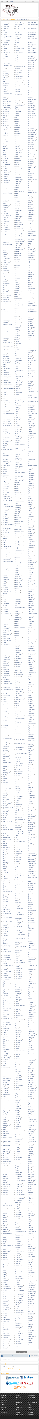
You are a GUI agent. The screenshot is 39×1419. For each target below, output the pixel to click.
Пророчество (32, 138)
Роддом (30, 321)
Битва (4, 364)
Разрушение (31, 239)
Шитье (30, 1260)
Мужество (18, 617)
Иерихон (5, 1280)
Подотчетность (20, 1180)
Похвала (17, 1321)
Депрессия (6, 927)
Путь (29, 182)
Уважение (31, 955)
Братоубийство (7, 455)
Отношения (18, 974)
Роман (30, 342)
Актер (4, 203)
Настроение (18, 695)
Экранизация (32, 1291)
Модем (17, 570)
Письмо (17, 1120)
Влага (4, 601)
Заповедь (5, 1192)
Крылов (17, 327)
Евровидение (7, 1078)
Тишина (30, 869)
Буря (4, 474)
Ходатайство (32, 1119)
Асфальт (5, 264)
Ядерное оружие (30, 1325)
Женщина (5, 1131)
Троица (30, 912)
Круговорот (18, 325)
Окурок (17, 874)
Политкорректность (21, 1231)
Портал (17, 1280)
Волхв (4, 649)
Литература (18, 399)
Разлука (30, 227)
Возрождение (7, 634)
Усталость (31, 1031)
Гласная (5, 778)
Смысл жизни (32, 587)
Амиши (5, 232)
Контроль (18, 245)
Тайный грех (31, 797)
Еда (4, 1086)
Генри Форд (6, 758)
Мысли (17, 633)
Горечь (5, 815)
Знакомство (6, 1251)
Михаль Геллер (19, 550)
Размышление (32, 231)
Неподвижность (20, 743)
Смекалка (31, 566)
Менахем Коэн (19, 495)
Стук (29, 748)
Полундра (18, 1247)
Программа (31, 113)
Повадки (17, 1153)
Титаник (30, 867)
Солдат (30, 623)
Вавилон (5, 484)
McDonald (6, 113)
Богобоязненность (8, 413)
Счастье (30, 779)
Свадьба (30, 438)
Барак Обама (7, 295)
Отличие (17, 970)
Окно (16, 868)
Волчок (5, 653)
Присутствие (32, 99)
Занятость (6, 1190)
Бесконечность (7, 342)
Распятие (30, 253)
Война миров (7, 640)
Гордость (5, 813)
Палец (17, 1001)
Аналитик (6, 236)
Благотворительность (9, 388)
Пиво (16, 1104)
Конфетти (18, 253)
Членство (30, 1229)
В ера (4, 478)
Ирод (16, 46)
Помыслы (18, 1266)
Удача (29, 963)
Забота (5, 1166)
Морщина (18, 599)
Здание (5, 1225)
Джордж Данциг (7, 965)
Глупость (5, 783)
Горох (4, 825)
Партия (17, 1044)
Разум (29, 243)
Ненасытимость (20, 736)
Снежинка (31, 599)
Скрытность (31, 529)
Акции (5, 209)
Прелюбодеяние (33, 38)
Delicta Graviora (7, 65)
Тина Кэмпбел (32, 863)
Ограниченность (20, 841)
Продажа (30, 120)
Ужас (29, 975)
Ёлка (4, 1099)
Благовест (6, 372)
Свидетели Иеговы (31, 445)
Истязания (18, 99)
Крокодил (18, 319)
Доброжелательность (9, 986)
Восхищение (6, 695)
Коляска (17, 218)
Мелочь (17, 493)
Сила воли (31, 508)
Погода (17, 1164)
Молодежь (18, 578)
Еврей (4, 1076)
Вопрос (5, 661)
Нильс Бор (18, 765)
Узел (29, 979)
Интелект (5, 1338)
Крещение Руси (20, 305)
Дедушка (5, 899)
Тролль (30, 914)
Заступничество (7, 1205)
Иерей (4, 1278)
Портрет (17, 1282)
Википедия (6, 579)
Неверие (17, 710)
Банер (4, 287)
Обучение (18, 825)
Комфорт (18, 235)
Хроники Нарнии (30, 1148)
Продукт (30, 122)
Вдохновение (7, 498)
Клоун (17, 193)
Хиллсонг (31, 1109)
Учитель (30, 1054)
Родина (30, 323)
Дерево (5, 929)
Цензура (30, 1172)
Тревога (30, 908)
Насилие (17, 687)
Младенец (18, 560)
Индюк (5, 1315)
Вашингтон (6, 496)
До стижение (7, 980)
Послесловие (19, 1296)
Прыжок (30, 163)
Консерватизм (19, 241)
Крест (17, 301)
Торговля (30, 885)
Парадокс (18, 1030)
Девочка (5, 889)
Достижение (6, 1022)
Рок (29, 338)
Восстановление (8, 689)
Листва (17, 395)
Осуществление (20, 934)
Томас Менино (32, 877)
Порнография (19, 1278)
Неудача (17, 759)
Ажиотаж (5, 197)
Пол (16, 1225)
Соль (29, 628)
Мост (16, 605)
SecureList (6, 142)
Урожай (30, 1019)
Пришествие (31, 105)
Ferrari (4, 79)
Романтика (31, 344)
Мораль (17, 593)
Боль (4, 439)
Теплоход (30, 847)
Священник (31, 460)
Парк (16, 1038)
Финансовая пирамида (31, 1075)
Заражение (6, 1199)
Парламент (18, 1040)
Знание (5, 1255)
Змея (4, 1249)
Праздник (18, 1344)
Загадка (5, 1172)
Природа (30, 97)
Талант (30, 804)
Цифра (30, 1188)
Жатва (4, 1117)
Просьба (30, 146)
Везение (5, 504)
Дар (4, 874)
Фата (29, 1064)
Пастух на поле (20, 1051)
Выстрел (5, 736)
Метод (17, 519)
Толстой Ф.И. (32, 871)
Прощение (31, 159)
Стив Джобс (31, 709)
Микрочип (18, 529)
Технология (31, 861)
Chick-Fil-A (6, 57)
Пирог (17, 1112)
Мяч (16, 642)
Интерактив (6, 1340)
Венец (4, 512)
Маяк (16, 486)
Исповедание (19, 76)
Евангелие (6, 1068)
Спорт (30, 677)
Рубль (29, 364)
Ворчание (6, 669)
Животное (6, 1153)
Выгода (5, 728)
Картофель (18, 150)
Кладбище (18, 177)
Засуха (5, 1209)
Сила (29, 506)
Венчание (6, 514)
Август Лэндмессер (6, 171)
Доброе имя (6, 984)
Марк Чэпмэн (19, 466)
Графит (5, 845)
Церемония (31, 1180)
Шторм (30, 1266)
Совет (29, 619)
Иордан (17, 38)
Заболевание (6, 1164)
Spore (4, 146)
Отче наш (18, 981)
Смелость (31, 568)
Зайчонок (5, 1178)
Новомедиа (18, 773)
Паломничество (20, 1005)
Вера (4, 516)
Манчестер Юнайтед (18, 459)
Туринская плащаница (31, 927)
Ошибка (17, 991)
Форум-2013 (31, 1086)
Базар (4, 279)
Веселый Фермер (5, 537)
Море (16, 595)
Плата (17, 1135)
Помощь (17, 1263)
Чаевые (30, 1195)
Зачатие (5, 1213)
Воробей (5, 663)
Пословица (18, 1298)
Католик (17, 154)
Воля (4, 655)
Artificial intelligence (6, 43)
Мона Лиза (18, 586)
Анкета (5, 240)
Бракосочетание (7, 449)
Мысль (17, 636)
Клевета (17, 183)
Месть (17, 513)
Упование (31, 1016)
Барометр (6, 297)
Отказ (17, 966)
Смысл (30, 585)
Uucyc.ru (4, 20)
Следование (31, 545)
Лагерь (17, 341)
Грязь (4, 868)
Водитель (5, 624)
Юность (30, 1316)
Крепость (18, 299)
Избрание (6, 1284)
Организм (18, 902)
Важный (5, 488)
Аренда (5, 252)
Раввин (30, 202)
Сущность (31, 775)
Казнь (17, 115)
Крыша (17, 329)
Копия (17, 260)
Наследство (18, 691)
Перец (17, 1083)
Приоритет (31, 95)
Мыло (17, 631)
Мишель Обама (20, 554)
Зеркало (5, 1239)
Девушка (5, 895)
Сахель (30, 431)
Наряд (17, 683)
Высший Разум (7, 738)
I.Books (5, 99)
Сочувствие (31, 654)
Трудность (31, 920)
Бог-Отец (5, 407)
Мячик (17, 644)
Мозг (16, 572)
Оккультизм (18, 866)
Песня (17, 1087)
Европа (5, 1082)
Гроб (4, 860)
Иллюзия (5, 1305)
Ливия (17, 386)
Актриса (5, 207)
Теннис (30, 841)
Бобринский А (7, 403)
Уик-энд (30, 981)
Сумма (30, 765)
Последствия (19, 1294)
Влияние (5, 611)
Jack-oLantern (7, 105)
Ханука (30, 1101)
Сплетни (30, 668)
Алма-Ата (6, 221)
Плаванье (18, 1126)
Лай (16, 345)
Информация (19, 24)
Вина (4, 581)
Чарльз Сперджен (31, 1197)
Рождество (31, 333)
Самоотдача (31, 409)
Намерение (18, 662)
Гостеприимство (8, 829)
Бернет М (6, 338)
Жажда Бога (6, 1113)
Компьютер (18, 233)
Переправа (18, 1079)
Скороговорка (32, 521)
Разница (30, 233)
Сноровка (31, 605)
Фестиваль (31, 1068)
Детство (5, 949)
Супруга (30, 769)
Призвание (31, 64)
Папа (16, 1018)
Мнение (17, 564)
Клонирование (19, 191)
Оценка (17, 985)
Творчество (31, 816)
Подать (17, 1168)
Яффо (29, 1345)
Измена (5, 1291)
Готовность (6, 835)
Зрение (5, 1266)
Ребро (29, 270)
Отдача (17, 952)
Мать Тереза (19, 480)
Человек (30, 1205)
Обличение (18, 804)
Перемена (18, 1071)
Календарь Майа (18, 122)
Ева (4, 1066)
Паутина (17, 1061)
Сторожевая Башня (31, 716)
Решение (30, 303)
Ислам (17, 74)
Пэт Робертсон (32, 192)
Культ (16, 333)
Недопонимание (20, 718)
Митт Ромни (19, 546)
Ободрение (18, 809)
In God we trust (7, 101)
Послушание (19, 1300)
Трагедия (30, 896)
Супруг (30, 767)
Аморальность (7, 234)
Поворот (17, 1160)
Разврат (30, 218)
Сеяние (30, 498)
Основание (18, 922)
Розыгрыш (31, 335)
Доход (4, 1032)
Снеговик (30, 597)
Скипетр (30, 517)
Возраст (5, 632)
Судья (29, 756)
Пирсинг (17, 1114)
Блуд (4, 398)
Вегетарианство (7, 500)
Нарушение (18, 681)
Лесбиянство (19, 376)
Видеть (5, 575)
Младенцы (18, 562)
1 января (5, 24)
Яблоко (30, 1320)
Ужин (29, 977)
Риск (29, 317)
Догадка (5, 1000)
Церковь (30, 1182)
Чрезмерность (32, 1231)
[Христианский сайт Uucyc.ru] (10, 16)
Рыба (29, 383)
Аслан (4, 256)
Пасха (17, 1056)
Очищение (18, 989)
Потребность (19, 1319)
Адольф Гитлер (7, 193)
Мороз (17, 597)
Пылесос (30, 186)
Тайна (29, 793)
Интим (5, 1348)
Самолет (30, 407)
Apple (4, 35)
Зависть (5, 1170)
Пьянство (31, 190)
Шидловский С (32, 1256)
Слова (29, 550)
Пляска (17, 1147)
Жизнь (5, 1155)
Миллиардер (19, 532)
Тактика (30, 801)
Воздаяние (6, 628)
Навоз (17, 646)
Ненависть (18, 734)
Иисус (4, 1303)
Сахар (29, 429)
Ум (29, 1000)
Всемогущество (7, 708)
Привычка (31, 58)
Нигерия (17, 761)
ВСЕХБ (5, 712)
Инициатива (6, 1319)
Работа (30, 198)
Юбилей (30, 1312)
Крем (16, 296)
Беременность (7, 334)
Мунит (17, 623)
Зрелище (5, 1264)
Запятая (5, 1197)
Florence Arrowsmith (6, 82)
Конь (16, 257)
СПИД (30, 666)
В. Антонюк (6, 480)
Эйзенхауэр (31, 1285)
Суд (29, 752)
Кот (16, 280)
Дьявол (5, 1055)
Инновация (6, 1322)
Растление (31, 260)
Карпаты (17, 144)
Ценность (31, 1176)
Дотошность (6, 1028)
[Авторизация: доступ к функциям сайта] (37, 1)
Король (17, 274)
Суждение (31, 760)
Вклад (4, 597)
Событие (30, 611)
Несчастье (18, 757)
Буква (4, 467)
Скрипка (30, 527)
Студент (30, 746)
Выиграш (5, 732)
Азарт (4, 199)
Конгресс (18, 237)
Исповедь (18, 79)
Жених (5, 1129)
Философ (30, 1070)
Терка (29, 849)
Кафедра (17, 158)
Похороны (18, 1323)
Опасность (18, 882)
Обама (17, 792)
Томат (29, 881)
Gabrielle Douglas (5, 86)
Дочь (4, 1035)
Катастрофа (18, 152)
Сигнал (30, 504)
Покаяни (17, 1210)
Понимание (18, 1268)
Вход (4, 716)
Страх (29, 732)
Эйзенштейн (31, 1287)
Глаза (4, 776)
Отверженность (20, 938)
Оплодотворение (20, 888)
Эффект (30, 1310)
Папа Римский (19, 1020)
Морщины (18, 601)
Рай (29, 245)
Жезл (4, 1119)
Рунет (29, 375)
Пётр (16, 1094)
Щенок (30, 1277)
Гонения (5, 811)
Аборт (4, 166)
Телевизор (31, 824)
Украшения (31, 996)
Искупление (18, 59)
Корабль (17, 265)
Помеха (17, 1255)
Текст (29, 820)
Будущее (5, 463)
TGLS (4, 152)
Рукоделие (31, 373)
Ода (16, 845)
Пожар (17, 1188)
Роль (29, 340)
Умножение (31, 1006)
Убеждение (31, 943)
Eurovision (5, 73)
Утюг (29, 1041)
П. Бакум (18, 993)
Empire (5, 71)
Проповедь (31, 136)
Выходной (6, 744)
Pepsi (4, 140)
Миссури (18, 544)
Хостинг (30, 1133)
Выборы (5, 726)
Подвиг (17, 1170)
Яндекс (30, 1332)
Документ (6, 1004)
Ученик (30, 1047)
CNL (4, 59)
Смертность (31, 572)
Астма (5, 260)
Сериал (30, 490)
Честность (31, 1215)
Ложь (16, 411)
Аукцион (5, 273)
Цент (29, 1178)
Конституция (19, 243)
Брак (4, 447)
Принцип (30, 91)
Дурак (4, 1045)
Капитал (17, 138)
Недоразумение (20, 722)
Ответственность (20, 946)
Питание (17, 1122)
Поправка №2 (19, 1272)
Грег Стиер (6, 850)
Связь (29, 454)
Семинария (31, 479)
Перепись (18, 1075)
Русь (29, 379)
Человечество (32, 1207)
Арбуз (4, 250)
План (16, 1129)
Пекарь (17, 1063)
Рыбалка (30, 385)
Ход (29, 1117)
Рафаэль (30, 262)
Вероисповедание (8, 524)
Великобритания (8, 506)
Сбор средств (32, 433)
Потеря (17, 1317)
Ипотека (17, 42)
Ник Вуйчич (19, 763)
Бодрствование (7, 425)
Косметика (18, 276)
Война (4, 636)
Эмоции (30, 1308)
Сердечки (31, 486)
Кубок (17, 331)
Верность (5, 522)
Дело (4, 907)
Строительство (32, 740)
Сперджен (31, 662)
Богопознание (7, 417)
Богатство (6, 411)
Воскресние (6, 679)
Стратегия (31, 730)
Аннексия (6, 242)
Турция (30, 931)
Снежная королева (30, 602)
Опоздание (18, 892)
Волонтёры (6, 645)
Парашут (18, 1032)
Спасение (31, 658)
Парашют (18, 1034)
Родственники (32, 327)
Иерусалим (6, 1282)
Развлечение (31, 214)
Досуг (4, 1026)
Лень (16, 366)
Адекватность (7, 191)
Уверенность (31, 957)
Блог (4, 396)
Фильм (30, 1072)
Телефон (30, 830)
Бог (4, 405)
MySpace (5, 126)
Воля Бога (6, 657)
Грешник (5, 856)
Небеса (17, 705)
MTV (4, 123)
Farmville (5, 77)
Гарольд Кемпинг (5, 751)
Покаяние (18, 1212)
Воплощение (6, 659)
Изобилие (6, 1297)
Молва (17, 574)
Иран (16, 44)
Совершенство (32, 613)
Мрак (16, 611)
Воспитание (6, 681)
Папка (17, 1022)
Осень (17, 920)
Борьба (5, 443)
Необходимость (20, 739)
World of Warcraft (5, 161)
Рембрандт (31, 293)
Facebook (5, 75)
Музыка (17, 621)
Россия (30, 352)
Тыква (29, 937)
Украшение (31, 994)
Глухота (5, 785)
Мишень (17, 558)
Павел (17, 995)
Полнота (17, 1239)
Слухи (30, 558)
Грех (4, 852)
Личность (18, 405)
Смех (29, 576)
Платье (17, 1137)
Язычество (31, 1330)
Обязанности (19, 831)
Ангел (4, 238)
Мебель (17, 488)
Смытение (31, 589)
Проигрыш (31, 124)
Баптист (5, 293)
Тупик (29, 925)
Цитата (30, 1186)
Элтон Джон (31, 1299)
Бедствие (5, 314)
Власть (5, 607)
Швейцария (31, 1248)
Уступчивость (32, 1033)
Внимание (6, 620)
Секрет (30, 469)
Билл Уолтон (6, 358)
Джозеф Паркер (7, 951)
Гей (4, 754)
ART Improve (6, 40)
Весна (4, 540)
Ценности (31, 1174)
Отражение (18, 976)
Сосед (29, 638)
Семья (30, 481)
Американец (6, 229)
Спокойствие (32, 672)
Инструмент (6, 1335)
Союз (29, 656)
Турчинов (31, 933)
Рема (29, 291)
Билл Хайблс (6, 360)
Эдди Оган (31, 1283)
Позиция (17, 1204)
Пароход (17, 1042)
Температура (32, 837)
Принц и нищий (32, 87)
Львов (17, 426)
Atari (4, 46)
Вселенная (6, 706)
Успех (29, 1029)
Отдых (17, 954)
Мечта (17, 524)
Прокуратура (32, 130)
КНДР (17, 202)
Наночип (18, 664)
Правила (17, 1335)
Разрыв (30, 241)
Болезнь (5, 429)
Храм (29, 1135)
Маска (17, 468)
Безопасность (7, 318)
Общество (18, 829)
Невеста (17, 712)
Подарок (17, 1166)
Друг (4, 1039)
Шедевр (30, 1252)
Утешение (31, 1037)
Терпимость (31, 853)
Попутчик (18, 1274)
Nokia (4, 130)
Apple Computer (7, 37)
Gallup (4, 89)
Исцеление (18, 103)
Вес (4, 534)
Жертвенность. (7, 1145)
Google (5, 91)
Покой (17, 1219)
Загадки (5, 1174)
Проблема (31, 107)
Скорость (30, 523)
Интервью (6, 1342)
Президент (31, 36)
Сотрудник (31, 646)
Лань (16, 348)
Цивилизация (32, 1184)
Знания (5, 1257)
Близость (5, 394)
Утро (29, 1039)
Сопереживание (32, 634)
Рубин (29, 362)
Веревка (5, 520)
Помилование (19, 1259)
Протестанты (32, 151)
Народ (17, 679)
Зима (4, 1241)
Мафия (17, 482)
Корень (17, 268)
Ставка (30, 693)
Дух (4, 1047)
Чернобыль (31, 1213)
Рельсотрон (31, 288)
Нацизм (17, 701)
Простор (30, 142)
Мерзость (18, 505)
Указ (29, 985)
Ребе (29, 266)
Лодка (17, 409)
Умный (30, 1008)
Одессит (17, 849)
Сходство (31, 777)
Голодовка (6, 799)
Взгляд (5, 569)
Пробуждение (32, 109)
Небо (16, 708)
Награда (17, 652)
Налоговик (18, 660)
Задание (5, 1176)
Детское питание (5, 942)
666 (4, 30)
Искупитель (18, 57)
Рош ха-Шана (32, 360)
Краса (17, 288)
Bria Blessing (6, 55)
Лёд (16, 356)
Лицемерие (18, 403)
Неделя (17, 714)
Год (4, 791)
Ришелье (30, 319)
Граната (5, 843)
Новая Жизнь (19, 771)
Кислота (17, 173)
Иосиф (17, 40)
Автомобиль (6, 180)
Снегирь (30, 595)
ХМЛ (29, 1115)
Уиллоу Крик (32, 983)
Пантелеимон (19, 1015)
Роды (29, 329)
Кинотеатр (18, 171)
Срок (29, 687)
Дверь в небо (7, 881)
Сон (29, 632)
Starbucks (5, 148)
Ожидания (18, 859)
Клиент (17, 187)
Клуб (16, 195)
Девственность (7, 891)
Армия (5, 254)
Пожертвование (20, 1194)
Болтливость (6, 437)
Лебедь (17, 352)
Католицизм (19, 156)
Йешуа (17, 107)
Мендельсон (19, 497)
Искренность (19, 55)
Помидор (18, 1257)
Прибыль (30, 56)
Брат (4, 453)
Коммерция (18, 222)
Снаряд (30, 591)
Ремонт (30, 295)
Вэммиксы (6, 746)
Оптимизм (18, 896)
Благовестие (6, 375)
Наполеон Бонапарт (18, 669)
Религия (30, 286)
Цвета (29, 1159)
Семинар (30, 477)
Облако (17, 802)
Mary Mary (6, 111)
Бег (4, 304)
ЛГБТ (17, 350)
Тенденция (31, 839)
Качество (18, 160)
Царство (30, 1155)
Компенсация (19, 229)
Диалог (5, 969)
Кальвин (17, 127)
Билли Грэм (6, 362)
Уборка (30, 953)
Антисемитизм (7, 244)
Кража (17, 286)
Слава (29, 537)
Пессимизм (18, 1092)
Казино (17, 113)
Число (29, 1225)
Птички (30, 171)
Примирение (31, 85)
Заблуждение (7, 1161)
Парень (17, 1036)
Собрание (31, 609)
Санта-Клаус (31, 425)
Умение (30, 1004)
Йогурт (17, 109)
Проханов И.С (32, 155)
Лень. (16, 368)
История (17, 89)
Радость (30, 208)
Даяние (5, 879)
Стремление (31, 738)
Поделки (17, 1178)
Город (4, 819)
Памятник (18, 1009)
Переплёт (18, 1077)
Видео (4, 573)
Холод (30, 1127)
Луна (16, 423)
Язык (29, 1328)
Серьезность (31, 492)
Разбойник (31, 210)
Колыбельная (19, 216)
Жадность (6, 1111)
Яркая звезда (32, 1336)
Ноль (16, 782)
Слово (29, 552)
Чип (29, 1223)
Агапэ (4, 185)
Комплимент (19, 231)
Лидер (17, 390)
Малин (17, 452)
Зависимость (7, 1168)
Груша (5, 866)
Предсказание (32, 32)
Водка (4, 626)
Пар (16, 1024)
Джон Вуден (6, 957)
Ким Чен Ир (19, 169)
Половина (18, 1241)
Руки (29, 368)
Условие (30, 1027)
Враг (4, 697)
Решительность (32, 305)
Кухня (17, 339)
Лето (16, 378)
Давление (5, 872)
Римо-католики (32, 311)
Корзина (17, 270)
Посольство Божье (18, 1303)
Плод (16, 1143)
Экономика (31, 1289)
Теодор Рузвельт (30, 844)
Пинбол (17, 1106)
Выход (5, 742)
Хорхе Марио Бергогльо (32, 1130)
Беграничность (7, 306)
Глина (4, 780)
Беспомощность (8, 346)
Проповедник (32, 134)
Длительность (7, 977)
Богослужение (7, 423)
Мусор (17, 625)
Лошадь (17, 419)
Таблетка (30, 791)
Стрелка (30, 736)
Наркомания (19, 674)
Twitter (5, 154)
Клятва (17, 200)
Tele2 (4, 150)
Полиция (17, 1237)
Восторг (5, 693)
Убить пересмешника (32, 948)
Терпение (30, 851)
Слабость (30, 535)
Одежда (17, 847)
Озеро (17, 862)
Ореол (17, 906)
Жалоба (5, 1115)
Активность (6, 205)
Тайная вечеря (32, 795)
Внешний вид (7, 616)
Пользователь (19, 1251)
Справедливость (33, 679)
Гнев (4, 787)
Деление (5, 905)
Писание (17, 1116)
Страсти (30, 726)
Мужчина (18, 619)
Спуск (29, 682)
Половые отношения (18, 1244)
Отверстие (18, 942)
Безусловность (7, 324)
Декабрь (5, 901)
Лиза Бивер (18, 392)
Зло (4, 1243)
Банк (4, 289)
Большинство (7, 441)
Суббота (30, 750)
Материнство (19, 476)
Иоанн (17, 26)
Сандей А (31, 415)
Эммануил (31, 1306)
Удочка (30, 971)
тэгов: (5, 1366)
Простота (31, 144)
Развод (30, 216)
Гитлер (5, 774)
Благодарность (7, 377)
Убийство (31, 945)
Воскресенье (6, 673)
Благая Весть (7, 368)
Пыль (29, 188)
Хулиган (30, 1151)
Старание (31, 699)
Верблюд (5, 518)
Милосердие (19, 536)
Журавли (5, 1157)
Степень (30, 707)
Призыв (30, 71)
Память (17, 1011)
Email (4, 69)
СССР (29, 691)
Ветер (4, 542)
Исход (17, 101)
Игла (4, 1268)
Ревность (30, 272)
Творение (30, 812)
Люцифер (18, 438)
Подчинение (19, 1186)
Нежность (18, 728)
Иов (16, 36)
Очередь (17, 987)
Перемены (18, 1073)
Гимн (4, 770)
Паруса (17, 1046)
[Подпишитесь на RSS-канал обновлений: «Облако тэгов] (19, 1389)
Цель (29, 1168)
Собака (30, 607)
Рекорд (30, 284)
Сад (29, 387)
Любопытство (19, 434)
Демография (6, 909)
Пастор (17, 1049)
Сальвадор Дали (33, 391)
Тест (29, 857)
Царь (29, 1157)
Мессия (17, 511)
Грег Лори (6, 848)
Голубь (5, 805)
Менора (17, 499)
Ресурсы (30, 299)
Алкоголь (5, 217)
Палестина (18, 999)
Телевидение (31, 822)
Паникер (17, 1013)
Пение (17, 1065)
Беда (4, 310)
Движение (6, 885)
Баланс (5, 281)
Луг (16, 421)
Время (5, 704)
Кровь (17, 317)
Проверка (31, 111)
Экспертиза (31, 1293)
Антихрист (6, 248)
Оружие (17, 912)
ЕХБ (4, 1109)
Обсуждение (19, 823)
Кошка (17, 284)
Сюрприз (30, 787)
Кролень (17, 321)
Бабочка (5, 277)
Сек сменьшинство (32, 464)
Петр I (17, 1096)
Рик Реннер (31, 309)
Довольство (6, 998)
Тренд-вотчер (32, 910)
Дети (4, 938)
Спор (29, 674)
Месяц (17, 515)
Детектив (5, 936)
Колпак (17, 214)
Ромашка (30, 346)
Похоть (17, 1325)
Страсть (30, 728)
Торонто (30, 889)
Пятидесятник (32, 196)
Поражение (18, 1276)
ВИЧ (4, 595)
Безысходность (7, 328)
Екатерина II (6, 1094)
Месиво (17, 509)
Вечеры (5, 549)
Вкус (4, 599)
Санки (29, 421)
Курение (17, 335)
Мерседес (18, 507)
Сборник (30, 436)
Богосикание (6, 419)
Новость (17, 776)
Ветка (4, 544)
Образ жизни (19, 813)
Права (17, 1329)
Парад (17, 1028)
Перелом (18, 1069)
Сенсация (31, 483)
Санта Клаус (31, 423)
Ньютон (17, 790)
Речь (29, 301)
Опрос (17, 894)
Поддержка (18, 1176)
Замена (5, 1182)
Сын (29, 785)
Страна (30, 721)
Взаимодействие (8, 561)
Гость (4, 833)
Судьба (30, 754)
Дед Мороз (6, 897)
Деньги (5, 925)
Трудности (31, 918)
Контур (17, 247)
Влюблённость (7, 614)
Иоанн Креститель (18, 33)
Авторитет (6, 183)
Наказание (18, 658)
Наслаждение (19, 689)
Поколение (18, 1221)
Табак (29, 789)
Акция (4, 211)
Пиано (17, 1102)
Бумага (5, 469)
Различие (30, 225)
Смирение (31, 581)
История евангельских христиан (19, 93)
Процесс (30, 157)
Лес (16, 374)
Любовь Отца (19, 432)
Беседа (5, 340)
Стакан (30, 697)
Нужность (18, 788)
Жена (4, 1127)
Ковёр (17, 206)
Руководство (31, 371)
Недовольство (19, 716)
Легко (17, 354)
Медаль (17, 491)
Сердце (30, 488)
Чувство (30, 1238)
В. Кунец (5, 482)
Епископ (5, 1101)
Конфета (17, 251)
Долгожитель (7, 1008)
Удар (29, 961)
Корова (17, 272)
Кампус (17, 133)
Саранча (30, 427)
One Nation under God (6, 135)
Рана (29, 247)
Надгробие (18, 654)
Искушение (18, 72)
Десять (5, 933)
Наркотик (18, 677)
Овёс (16, 835)
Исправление (19, 81)
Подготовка (18, 1172)
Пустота (30, 175)
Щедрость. (31, 1275)
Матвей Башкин (20, 472)
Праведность (19, 1333)
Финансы (30, 1078)
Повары (17, 1155)
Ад (3, 187)
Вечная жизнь (7, 551)
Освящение (18, 918)
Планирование (19, 1131)
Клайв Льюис (19, 179)
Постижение (19, 1310)
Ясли (29, 1340)
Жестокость (6, 1151)
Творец (30, 814)
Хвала (29, 1105)
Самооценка (31, 411)
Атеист (5, 268)
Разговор (30, 221)
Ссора (29, 689)
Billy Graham (6, 53)
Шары (29, 1244)
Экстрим (30, 1297)
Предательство (19, 1346)
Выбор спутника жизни (7, 721)
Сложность (31, 554)
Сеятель (30, 500)
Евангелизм (6, 1072)
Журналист (6, 1159)
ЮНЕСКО (31, 1314)
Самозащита (31, 405)
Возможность (7, 630)
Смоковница (31, 583)
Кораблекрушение (20, 262)
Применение (31, 81)
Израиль (5, 1301)
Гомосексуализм (8, 807)
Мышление (18, 638)
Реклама (30, 282)
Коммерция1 (19, 224)
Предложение (32, 22)
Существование (32, 771)
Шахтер (30, 1246)
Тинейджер (31, 865)
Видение (5, 571)
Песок (17, 1090)
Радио (29, 206)
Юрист (30, 1318)
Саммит (30, 395)
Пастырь (17, 1054)
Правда (17, 1331)
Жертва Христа (7, 1138)
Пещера (17, 1100)
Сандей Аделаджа (31, 418)
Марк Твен (18, 464)
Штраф (30, 1268)
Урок (29, 1021)
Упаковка (30, 1014)
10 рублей (6, 26)
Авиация (5, 176)
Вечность (5, 553)
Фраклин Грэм (32, 1090)
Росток (30, 356)
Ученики (30, 1050)
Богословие (6, 421)
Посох (17, 1306)
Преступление (32, 48)
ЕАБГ (4, 1063)
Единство (5, 1090)
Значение (5, 1260)
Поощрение (18, 1270)
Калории (17, 125)
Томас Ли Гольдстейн (31, 874)
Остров (17, 930)
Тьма (29, 939)
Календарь (18, 119)
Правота (17, 1341)
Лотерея (17, 417)
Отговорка (18, 950)
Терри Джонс (32, 855)
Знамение (6, 1253)
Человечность (32, 1209)
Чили (29, 1221)
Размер (30, 229)
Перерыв (18, 1081)
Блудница (5, 401)
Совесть (30, 617)
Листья (17, 397)
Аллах (4, 219)
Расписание (31, 251)
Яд (28, 1322)
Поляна (17, 1253)
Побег (17, 1149)
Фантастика (31, 1060)
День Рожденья (7, 921)
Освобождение (19, 914)
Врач (4, 699)
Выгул (4, 730)
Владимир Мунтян (6, 604)
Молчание (18, 584)
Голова (5, 795)
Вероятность (7, 528)
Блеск (4, 392)
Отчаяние (18, 979)
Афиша (5, 275)
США (29, 783)
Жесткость (6, 1149)
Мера (16, 503)
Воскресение (7, 671)
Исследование (19, 85)
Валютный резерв (6, 493)
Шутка (30, 1270)
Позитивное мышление (18, 1201)
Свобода (30, 452)
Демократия (6, 911)
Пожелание (18, 1190)
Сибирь (30, 502)
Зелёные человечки (6, 1230)
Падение (17, 997)
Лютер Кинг (19, 436)
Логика (17, 407)
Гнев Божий (6, 789)
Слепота (30, 548)
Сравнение (31, 685)
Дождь (5, 1002)
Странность (31, 724)
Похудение (18, 1327)
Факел (29, 1056)
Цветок (30, 1161)
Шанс (29, 1242)
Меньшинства (19, 501)
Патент (17, 1059)
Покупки (17, 1223)
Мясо (16, 640)
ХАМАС (30, 1099)
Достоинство (7, 1024)
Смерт (30, 570)
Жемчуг (5, 1123)
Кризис (17, 309)
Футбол (30, 1096)
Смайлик (30, 564)
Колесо (17, 212)
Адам (4, 189)
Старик (30, 701)
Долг (4, 1006)
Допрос (5, 1016)
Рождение (31, 331)
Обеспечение (19, 796)
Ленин (17, 364)
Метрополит (19, 521)
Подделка (18, 1174)
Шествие (30, 1254)
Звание (5, 1217)
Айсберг (5, 201)
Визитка (5, 577)
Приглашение (32, 60)
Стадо (29, 695)
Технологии (31, 859)
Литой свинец (19, 401)
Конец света (19, 239)
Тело (29, 832)
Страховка (31, 734)
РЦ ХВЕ (30, 381)
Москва (17, 603)
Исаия (17, 50)
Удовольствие (32, 969)
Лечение (17, 380)
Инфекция (18, 22)
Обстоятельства (20, 819)
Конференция (19, 249)
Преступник (31, 50)
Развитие (30, 212)
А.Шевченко (6, 164)
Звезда (5, 1219)
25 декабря (6, 28)
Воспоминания (7, 684)
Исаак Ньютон (19, 48)
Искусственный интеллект (20, 67)
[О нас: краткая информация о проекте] (22, 1)
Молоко (17, 582)
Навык (17, 648)
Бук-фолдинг (7, 465)
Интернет (6, 1346)
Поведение (18, 1157)
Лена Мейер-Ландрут (19, 361)
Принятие (31, 93)
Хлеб (29, 1113)
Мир (16, 538)
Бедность (5, 312)
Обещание (18, 798)
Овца (16, 837)
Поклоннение (19, 1217)
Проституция (32, 140)
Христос (30, 1145)
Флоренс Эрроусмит (31, 1081)
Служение (31, 556)
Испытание (18, 83)
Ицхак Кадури (19, 105)
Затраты (5, 1211)
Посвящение (19, 1286)
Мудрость (18, 613)
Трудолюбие (31, 923)
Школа (30, 1262)
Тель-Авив (31, 835)
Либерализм (19, 384)
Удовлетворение (33, 965)
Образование (19, 815)
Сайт (29, 389)
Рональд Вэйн (32, 350)
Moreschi (5, 121)
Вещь (4, 557)
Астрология (6, 262)
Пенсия (17, 1067)
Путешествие (32, 180)
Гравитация (6, 837)
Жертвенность (7, 1141)
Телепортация (32, 826)
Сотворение (31, 642)
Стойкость (31, 713)
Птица (30, 169)
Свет (29, 440)
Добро (5, 982)
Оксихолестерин (20, 870)
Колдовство (18, 210)
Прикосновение (32, 77)
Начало (17, 703)
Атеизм (5, 266)
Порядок (17, 1284)
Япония (30, 1334)
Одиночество (19, 851)
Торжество (31, 887)
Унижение (31, 1010)
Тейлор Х (30, 818)
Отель (17, 956)
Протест (30, 149)
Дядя (4, 1061)
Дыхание (5, 1053)
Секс (29, 471)
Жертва (5, 1135)
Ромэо (29, 348)
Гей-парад (6, 756)
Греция (5, 854)
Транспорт (31, 904)
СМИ (29, 579)
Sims (4, 144)
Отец (16, 958)
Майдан (17, 442)
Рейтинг (30, 278)
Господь (5, 827)
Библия (5, 350)
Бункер (5, 471)
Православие (19, 1339)
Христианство (32, 1141)
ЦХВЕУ (30, 1190)
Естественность (7, 1105)
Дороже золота (7, 1018)
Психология (31, 167)
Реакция (30, 264)
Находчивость (19, 699)
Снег (29, 593)
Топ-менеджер (32, 883)
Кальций (17, 129)
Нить (16, 767)
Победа (17, 1151)
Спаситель (31, 660)
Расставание (31, 255)
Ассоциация (6, 258)
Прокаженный (32, 126)
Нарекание (18, 672)
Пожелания (18, 1192)
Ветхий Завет (7, 546)
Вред (4, 702)
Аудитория (6, 271)
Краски (17, 290)
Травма (30, 894)
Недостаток (18, 726)
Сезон (29, 462)
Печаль (17, 1098)
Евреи (4, 1074)
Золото (5, 1262)
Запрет (5, 1195)
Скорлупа (31, 519)
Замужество (6, 1186)
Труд (29, 916)
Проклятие (31, 128)
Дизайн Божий (7, 971)
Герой (4, 768)
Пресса (30, 46)
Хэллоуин (31, 1153)
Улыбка (30, 998)
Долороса (6, 1010)
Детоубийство (7, 940)
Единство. (6, 1092)
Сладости (31, 539)
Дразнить (5, 1037)
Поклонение (19, 1214)
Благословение (7, 385)
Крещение (18, 303)
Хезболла (30, 1107)
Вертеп (5, 530)
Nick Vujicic (6, 128)
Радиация (30, 204)
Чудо (29, 1240)
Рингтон (30, 315)
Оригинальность (20, 908)
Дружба (5, 1041)
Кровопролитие (20, 313)
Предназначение (33, 24)
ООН (16, 880)
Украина (30, 992)
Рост (29, 354)
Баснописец (6, 302)
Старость (30, 703)
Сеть (29, 496)
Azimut (5, 48)
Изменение (6, 1293)
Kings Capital (6, 107)
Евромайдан (6, 1080)
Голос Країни (7, 803)
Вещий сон (6, 555)
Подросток (18, 1184)
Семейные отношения (31, 474)
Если (4, 1103)
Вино (4, 583)
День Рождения (7, 917)
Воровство (6, 665)
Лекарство (18, 358)
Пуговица (31, 173)
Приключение (32, 73)
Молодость (18, 580)
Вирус (4, 585)
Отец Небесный (20, 962)
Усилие (30, 1025)
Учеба (30, 1043)
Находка (17, 697)
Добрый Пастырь (5, 992)
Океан (17, 864)
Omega (5, 132)
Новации (17, 769)
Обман (17, 807)
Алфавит (5, 225)
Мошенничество (20, 607)
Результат (31, 276)
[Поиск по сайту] (33, 1)
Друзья (5, 1043)
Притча (30, 101)
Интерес (5, 1344)
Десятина (5, 931)
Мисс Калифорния (19, 541)
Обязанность (19, 833)
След (29, 543)
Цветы (30, 1164)
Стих (29, 711)
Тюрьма (30, 941)
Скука (29, 531)
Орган (17, 900)
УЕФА (30, 973)
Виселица (5, 587)
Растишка (31, 257)
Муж (16, 615)
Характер (31, 1103)
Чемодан (30, 1211)
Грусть (5, 864)
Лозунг (17, 413)
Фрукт (30, 1094)
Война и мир (6, 638)
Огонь (17, 839)
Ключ (16, 198)
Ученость (31, 1052)
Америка (5, 227)
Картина (17, 148)
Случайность (32, 562)
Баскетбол (6, 299)
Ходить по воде (32, 1121)
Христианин (31, 1139)
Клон (16, 189)
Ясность (30, 1342)
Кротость (18, 323)
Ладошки (18, 343)
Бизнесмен (6, 356)
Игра (4, 1270)
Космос (17, 278)
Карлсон (17, 142)
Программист (32, 115)
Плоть (17, 1145)
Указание (30, 988)
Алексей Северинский (7, 214)
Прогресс (31, 118)
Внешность (6, 618)
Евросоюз (6, 1084)
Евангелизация (7, 1070)
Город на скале (7, 821)
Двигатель (6, 883)
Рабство (30, 200)
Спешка (30, 664)
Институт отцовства (6, 1332)
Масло (17, 470)
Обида (17, 800)
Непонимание (19, 747)
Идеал (4, 1272)
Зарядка (5, 1203)
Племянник (18, 1139)
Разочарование (32, 235)
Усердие (30, 1023)
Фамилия (30, 1058)
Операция (18, 884)
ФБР (29, 1066)
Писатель (18, 1118)
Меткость (18, 517)
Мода (16, 568)
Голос (4, 801)
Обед (16, 794)
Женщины (6, 1133)
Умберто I (31, 1002)
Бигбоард (5, 352)
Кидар (17, 164)
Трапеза (30, 906)
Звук (4, 1223)
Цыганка (30, 1192)
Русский (30, 377)
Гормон (5, 817)
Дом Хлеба (6, 1014)
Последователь (19, 1290)
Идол (4, 1276)
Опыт (16, 898)
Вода (4, 622)
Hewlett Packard (7, 93)
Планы (17, 1133)
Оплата (17, 886)
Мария (17, 462)
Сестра (30, 494)
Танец (29, 806)
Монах (17, 589)
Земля (4, 1237)
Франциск (31, 1092)
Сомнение (31, 630)
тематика (12, 20)
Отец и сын (18, 960)
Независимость (20, 730)
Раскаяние (31, 249)
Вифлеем (5, 589)
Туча (29, 935)
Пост (16, 1308)
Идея (4, 1274)
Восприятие (6, 687)
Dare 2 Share (6, 63)
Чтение (30, 1234)
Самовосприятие (33, 401)
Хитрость (31, 1111)
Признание (31, 66)
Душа (4, 1051)
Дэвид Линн (6, 1057)
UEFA (4, 156)
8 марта (5, 32)
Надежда (18, 656)
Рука (29, 366)
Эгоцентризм (32, 1281)
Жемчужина (6, 1125)
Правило (17, 1337)
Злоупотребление (8, 1245)
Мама (17, 456)
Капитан (17, 140)
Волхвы (5, 651)
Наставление (19, 693)
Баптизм (5, 291)
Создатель (31, 621)
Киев (16, 167)
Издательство (7, 1288)
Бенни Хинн (6, 332)
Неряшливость (19, 749)
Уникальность (32, 1012)
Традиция (31, 900)
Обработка (18, 811)
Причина (30, 103)
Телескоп (30, 828)
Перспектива (19, 1085)
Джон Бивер (6, 955)
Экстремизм (31, 1295)
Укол (29, 990)
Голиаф (5, 793)
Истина (17, 87)
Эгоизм (30, 1279)
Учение (30, 1045)
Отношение (18, 972)
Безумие (5, 322)
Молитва (17, 576)
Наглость (18, 650)
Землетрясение (7, 1233)
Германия (6, 766)
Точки (29, 892)
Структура (31, 744)
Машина (17, 484)
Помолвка (18, 1261)
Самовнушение (32, 397)
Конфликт (18, 255)
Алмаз (4, 223)
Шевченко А (31, 1250)
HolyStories (6, 97)
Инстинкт (6, 1326)
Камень (17, 131)
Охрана (17, 983)
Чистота (30, 1227)
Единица (5, 1088)
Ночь (16, 784)
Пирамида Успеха (18, 1109)
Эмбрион (30, 1301)
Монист (17, 591)
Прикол (30, 75)
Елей (4, 1096)
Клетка (17, 185)
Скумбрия (31, 533)
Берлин (5, 336)
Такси (29, 799)
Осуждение (18, 932)
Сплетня (30, 670)
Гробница (6, 862)
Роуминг (30, 358)
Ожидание (18, 857)
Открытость (19, 968)
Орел (16, 904)
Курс (16, 337)
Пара (16, 1026)
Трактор (30, 902)
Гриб (4, 858)
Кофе (16, 282)
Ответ (17, 944)
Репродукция (32, 297)
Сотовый (30, 644)
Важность (6, 486)
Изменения (6, 1295)
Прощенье (31, 161)
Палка (17, 1003)
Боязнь (5, 445)
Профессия (31, 153)
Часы (29, 1203)
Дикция (5, 973)
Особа (17, 924)
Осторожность (19, 926)
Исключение (19, 53)
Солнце (30, 625)
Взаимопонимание (8, 565)
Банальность (6, 283)
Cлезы (4, 61)
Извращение (6, 1286)
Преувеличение (32, 52)
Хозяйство (31, 1125)
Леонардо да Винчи (19, 371)
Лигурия (17, 388)
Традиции (31, 898)
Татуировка (31, 810)
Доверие (5, 996)
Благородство (7, 382)
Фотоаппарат (32, 1088)
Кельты (17, 162)
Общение (18, 827)
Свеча (29, 442)
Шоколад (30, 1264)
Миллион (18, 534)
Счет (29, 781)
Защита (5, 1215)
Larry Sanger (6, 109)
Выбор (5, 718)
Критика (17, 311)
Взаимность (6, 559)
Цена (29, 1170)
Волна (4, 642)
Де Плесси (6, 887)
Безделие (5, 316)
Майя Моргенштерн (19, 449)
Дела (4, 903)
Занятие (5, 1188)
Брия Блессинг (7, 461)
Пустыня (30, 177)
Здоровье (5, 1227)
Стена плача (31, 705)
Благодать (6, 380)
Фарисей (30, 1062)
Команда (17, 220)
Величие (5, 510)
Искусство (18, 70)
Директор (6, 975)
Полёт (17, 1227)
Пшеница (30, 184)
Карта (17, 146)
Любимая (18, 428)
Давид (4, 870)
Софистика (31, 648)
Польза (17, 1249)
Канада (17, 136)
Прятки (30, 165)
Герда (4, 760)
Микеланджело (19, 526)
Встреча (5, 714)
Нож (16, 780)
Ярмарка (30, 1338)
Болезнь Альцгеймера (7, 432)
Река (29, 280)
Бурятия (5, 476)
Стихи (10, 1)
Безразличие (6, 320)
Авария (5, 168)
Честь (29, 1217)
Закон (4, 1180)
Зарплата (5, 1201)
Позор (17, 1206)
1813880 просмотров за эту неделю (19, 1369)
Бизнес (5, 354)
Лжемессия (18, 382)
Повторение (19, 1162)
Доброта (5, 990)
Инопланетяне (7, 1324)
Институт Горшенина (6, 1329)
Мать (16, 478)
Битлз (4, 366)
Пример (30, 83)
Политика (18, 1229)
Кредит (17, 294)
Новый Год (18, 778)
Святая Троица (32, 456)
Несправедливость (21, 753)
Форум (30, 1084)
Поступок (18, 1315)
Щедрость (31, 1273)
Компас (17, 226)
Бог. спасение (7, 409)
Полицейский (19, 1235)
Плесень (17, 1141)
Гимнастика (6, 772)
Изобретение (7, 1299)
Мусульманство (20, 628)
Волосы (5, 647)
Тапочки (30, 808)
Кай (16, 117)
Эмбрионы (31, 1304)
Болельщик (6, 435)
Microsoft (5, 119)
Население (18, 685)
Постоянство (19, 1313)
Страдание (31, 719)
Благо (4, 370)
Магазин (17, 440)
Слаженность (32, 541)
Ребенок (30, 268)
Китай (17, 175)
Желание (5, 1121)
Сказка (30, 512)
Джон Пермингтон (6, 962)
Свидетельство (32, 448)
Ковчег (17, 208)
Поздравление (19, 1198)
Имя (4, 1311)
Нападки (17, 667)
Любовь (17, 430)
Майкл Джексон (20, 444)
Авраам (5, 178)
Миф (16, 548)
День (4, 915)
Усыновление (32, 1035)
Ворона (5, 667)
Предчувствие (32, 34)
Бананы (5, 285)
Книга (17, 204)
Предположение (33, 28)
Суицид (30, 763)
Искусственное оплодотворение (20, 62)
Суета (29, 758)
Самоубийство (32, 413)
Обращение (18, 817)
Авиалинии (6, 174)
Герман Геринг (7, 762)
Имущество (6, 1309)
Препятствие (32, 44)
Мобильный (18, 566)
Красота (17, 292)
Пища (17, 1124)
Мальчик (17, 454)
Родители (30, 325)
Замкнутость (7, 1184)
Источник (18, 97)
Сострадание (32, 640)
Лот (16, 415)
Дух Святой (6, 1049)
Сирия (30, 510)
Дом (4, 1012)
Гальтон (5, 748)
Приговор (31, 62)
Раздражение (32, 223)
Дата (4, 876)
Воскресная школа (6, 676)
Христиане (31, 1137)
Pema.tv (5, 138)
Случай (30, 560)
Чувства (30, 1236)
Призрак (30, 69)
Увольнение (31, 959)
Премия (30, 42)
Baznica (5, 50)
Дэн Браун (6, 1059)
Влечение (5, 609)
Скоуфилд (31, 525)
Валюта (5, 490)
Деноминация (7, 913)
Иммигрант (6, 1307)
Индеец (5, 1313)
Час (29, 1200)
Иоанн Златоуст (20, 28)
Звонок (5, 1221)
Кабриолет (18, 111)
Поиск (17, 1208)
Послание (18, 1288)
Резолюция (31, 274)
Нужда (17, 786)
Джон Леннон (7, 959)
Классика (18, 181)
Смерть (30, 574)
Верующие (6, 532)
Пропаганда (31, 132)
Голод (4, 797)
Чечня (29, 1219)
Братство (5, 459)
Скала (29, 514)
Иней (4, 1317)
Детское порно (7, 946)
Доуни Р (5, 1030)
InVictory (5, 103)
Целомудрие (31, 1166)
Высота (5, 734)
